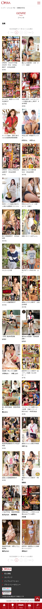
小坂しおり (14, 373)
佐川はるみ (5, 514)
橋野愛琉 (14, 514)
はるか (4, 339)
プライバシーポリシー (12, 585)
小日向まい (5, 373)
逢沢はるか (5, 551)
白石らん (32, 140)
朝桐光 (24, 482)
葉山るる (5, 412)
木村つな (24, 446)
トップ (3, 8)
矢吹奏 (24, 517)
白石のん (24, 140)
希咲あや (24, 551)
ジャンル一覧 (11, 8)
